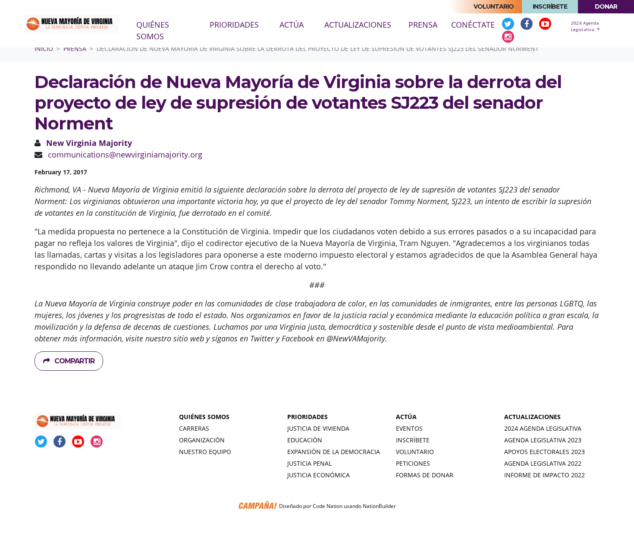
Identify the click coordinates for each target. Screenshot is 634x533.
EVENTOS (409, 428)
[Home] (71, 24)
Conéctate (473, 24)
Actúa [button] (291, 24)
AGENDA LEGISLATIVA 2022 (542, 463)
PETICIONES (413, 463)
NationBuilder (379, 506)
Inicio (44, 48)
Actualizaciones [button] (357, 24)
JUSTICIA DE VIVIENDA (318, 428)
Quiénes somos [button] (152, 30)
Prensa (426, 24)
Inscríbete (550, 6)
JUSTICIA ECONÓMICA (318, 475)
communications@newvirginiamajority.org (125, 154)
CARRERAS (194, 428)
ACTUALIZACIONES (532, 417)
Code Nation (327, 506)
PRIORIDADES (307, 417)
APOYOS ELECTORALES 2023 (544, 452)
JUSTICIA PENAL (309, 463)
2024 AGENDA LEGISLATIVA (542, 428)
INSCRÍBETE (413, 440)
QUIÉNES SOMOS (204, 417)
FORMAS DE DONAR (424, 475)
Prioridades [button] (234, 24)
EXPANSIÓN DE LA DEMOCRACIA (333, 452)
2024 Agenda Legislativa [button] (585, 26)
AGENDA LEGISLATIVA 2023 (542, 440)
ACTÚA (406, 417)
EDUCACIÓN (304, 440)
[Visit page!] (509, 24)
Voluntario (494, 6)
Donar (606, 6)
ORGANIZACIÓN (202, 440)
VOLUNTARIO (415, 452)
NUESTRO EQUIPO (205, 452)
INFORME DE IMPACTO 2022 (544, 475)
